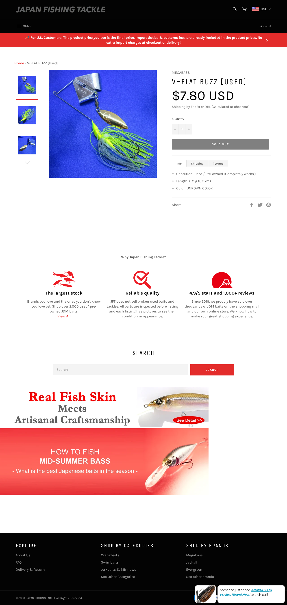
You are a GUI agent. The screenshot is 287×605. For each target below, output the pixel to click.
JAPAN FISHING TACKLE (41, 598)
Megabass (194, 555)
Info (179, 163)
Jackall (191, 562)
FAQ (19, 562)
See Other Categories (118, 577)
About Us (23, 555)
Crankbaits (110, 555)
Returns (218, 163)
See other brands (200, 577)
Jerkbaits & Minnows (118, 569)
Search (212, 369)
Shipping (197, 163)
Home (19, 63)
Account (265, 26)
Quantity (178, 119)
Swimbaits (110, 562)
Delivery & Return (30, 569)
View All (64, 316)
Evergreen (194, 569)
